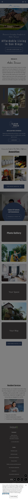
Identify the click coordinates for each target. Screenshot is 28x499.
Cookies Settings (13, 496)
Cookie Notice (6, 494)
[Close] (25, 485)
